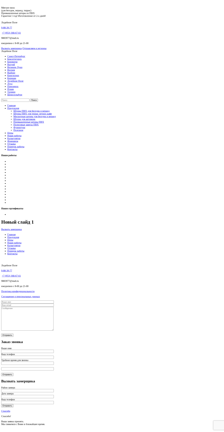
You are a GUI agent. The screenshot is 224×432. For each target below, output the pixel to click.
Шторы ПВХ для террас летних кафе (32, 113)
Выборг (11, 72)
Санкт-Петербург (16, 56)
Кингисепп (13, 75)
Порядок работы (15, 146)
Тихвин (11, 92)
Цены (10, 133)
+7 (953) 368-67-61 (11, 33)
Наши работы (14, 135)
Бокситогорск (14, 59)
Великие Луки (14, 67)
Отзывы (11, 144)
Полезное (18, 130)
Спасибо (5, 411)
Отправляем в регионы (34, 48)
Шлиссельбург (14, 94)
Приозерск (12, 86)
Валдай (11, 64)
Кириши (11, 78)
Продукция (13, 108)
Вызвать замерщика (11, 48)
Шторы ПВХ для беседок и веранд (31, 111)
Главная (11, 105)
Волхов (11, 70)
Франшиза (12, 141)
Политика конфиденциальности (18, 291)
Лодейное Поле (15, 81)
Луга (9, 83)
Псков (10, 89)
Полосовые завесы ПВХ (26, 124)
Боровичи (12, 61)
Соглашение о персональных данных (20, 296)
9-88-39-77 (6, 27)
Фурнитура (19, 127)
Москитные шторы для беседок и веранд (34, 116)
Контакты (12, 149)
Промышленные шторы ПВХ (28, 122)
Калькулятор (13, 138)
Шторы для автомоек (24, 119)
